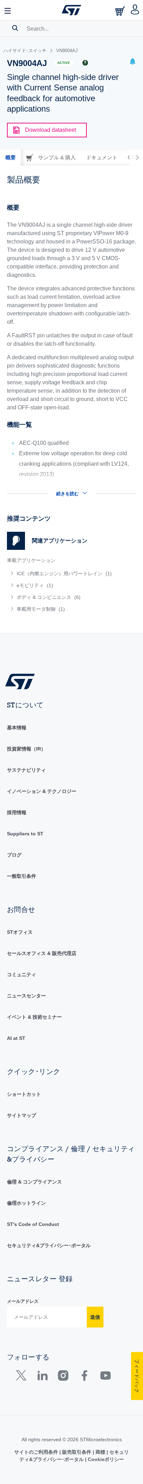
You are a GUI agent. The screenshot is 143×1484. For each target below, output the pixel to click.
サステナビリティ (26, 770)
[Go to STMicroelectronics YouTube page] (105, 1377)
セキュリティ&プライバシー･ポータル (49, 1245)
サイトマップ (21, 1115)
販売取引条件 (77, 1452)
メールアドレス (23, 1301)
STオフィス (20, 932)
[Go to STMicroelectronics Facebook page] (84, 1377)
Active (63, 63)
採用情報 (16, 812)
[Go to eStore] (121, 11)
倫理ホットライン (26, 1203)
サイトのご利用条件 (36, 1452)
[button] (7, 10)
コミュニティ (21, 974)
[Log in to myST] (135, 10)
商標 (100, 1452)
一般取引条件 (21, 876)
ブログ (14, 855)
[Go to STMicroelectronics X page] (23, 1377)
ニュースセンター (26, 995)
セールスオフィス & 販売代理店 (41, 953)
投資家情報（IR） (26, 749)
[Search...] (15, 28)
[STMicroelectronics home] (71, 10)
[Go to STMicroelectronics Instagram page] (63, 1377)
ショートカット (24, 1094)
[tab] (10, 158)
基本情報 (16, 727)
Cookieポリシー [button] (105, 1459)
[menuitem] (59, 573)
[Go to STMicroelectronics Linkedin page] (42, 1377)
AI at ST (16, 1038)
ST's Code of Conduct (33, 1224)
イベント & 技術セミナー (34, 1017)
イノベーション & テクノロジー (41, 791)
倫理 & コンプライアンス (34, 1182)
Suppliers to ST (25, 833)
